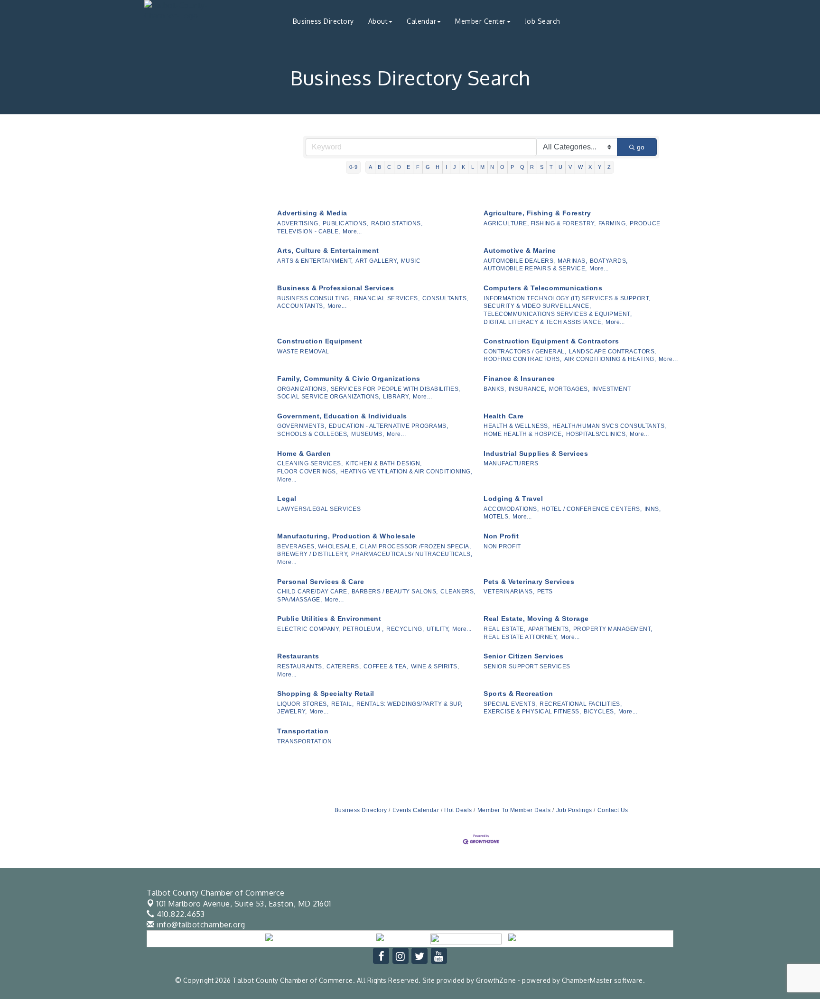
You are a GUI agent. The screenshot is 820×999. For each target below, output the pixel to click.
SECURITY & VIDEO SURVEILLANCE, (537, 306)
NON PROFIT (502, 546)
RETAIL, (342, 704)
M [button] (482, 167)
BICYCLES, (600, 711)
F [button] (418, 167)
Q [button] (522, 167)
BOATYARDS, (609, 261)
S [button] (542, 167)
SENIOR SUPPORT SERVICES (527, 666)
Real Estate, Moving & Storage (536, 618)
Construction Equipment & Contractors (551, 341)
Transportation (302, 731)
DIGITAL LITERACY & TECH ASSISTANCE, (543, 322)
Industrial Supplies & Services (536, 453)
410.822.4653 (180, 914)
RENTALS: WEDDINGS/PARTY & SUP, (409, 704)
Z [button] (609, 167)
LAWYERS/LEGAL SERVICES (319, 509)
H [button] (438, 167)
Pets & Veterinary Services (529, 581)
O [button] (502, 167)
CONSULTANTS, (445, 298)
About (378, 21)
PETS (545, 591)
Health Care (504, 416)
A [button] (371, 167)
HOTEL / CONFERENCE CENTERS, (591, 509)
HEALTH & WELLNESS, (517, 426)
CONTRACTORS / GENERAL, (525, 351)
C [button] (389, 167)
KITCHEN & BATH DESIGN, (383, 463)
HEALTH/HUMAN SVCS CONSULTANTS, (609, 426)
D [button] (399, 167)
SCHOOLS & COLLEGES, (313, 434)
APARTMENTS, (549, 629)
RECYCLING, (405, 629)
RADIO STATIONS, (397, 223)
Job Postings (574, 810)
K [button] (464, 167)
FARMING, (612, 223)
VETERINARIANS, (509, 591)
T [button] (551, 167)
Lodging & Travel (513, 498)
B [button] (380, 167)
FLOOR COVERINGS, (307, 471)
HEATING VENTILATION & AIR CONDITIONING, (406, 471)
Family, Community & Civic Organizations (348, 378)
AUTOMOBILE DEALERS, (519, 261)
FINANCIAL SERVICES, (387, 298)
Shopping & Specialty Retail (325, 693)
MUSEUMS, (367, 434)
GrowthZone (496, 980)
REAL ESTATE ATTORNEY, (521, 637)
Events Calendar (415, 810)
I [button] (446, 167)
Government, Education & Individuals (342, 416)
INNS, (652, 509)
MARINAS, (572, 261)
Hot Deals (458, 810)
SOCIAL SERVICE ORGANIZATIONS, (329, 396)
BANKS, (495, 389)
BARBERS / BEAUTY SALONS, (395, 591)
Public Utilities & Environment (329, 618)
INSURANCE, (528, 389)
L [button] (473, 167)
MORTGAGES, (569, 389)
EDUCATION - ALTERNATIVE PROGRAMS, (388, 426)
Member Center (480, 21)
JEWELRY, (292, 711)
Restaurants (298, 656)
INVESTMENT (611, 389)
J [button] (455, 167)
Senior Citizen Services (524, 656)
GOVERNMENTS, (301, 426)
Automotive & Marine (520, 250)
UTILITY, (438, 629)
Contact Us (612, 810)
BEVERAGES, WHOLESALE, (317, 546)
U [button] (561, 167)
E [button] (408, 167)
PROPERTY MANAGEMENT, (612, 629)
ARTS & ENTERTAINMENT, (315, 261)
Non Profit (501, 536)
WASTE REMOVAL (303, 351)
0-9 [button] (353, 167)
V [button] (570, 167)
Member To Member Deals (514, 810)
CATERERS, (343, 666)
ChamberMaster (587, 980)
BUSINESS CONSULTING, (314, 298)
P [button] (512, 167)
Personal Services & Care (320, 581)
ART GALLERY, (376, 261)
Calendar (421, 21)
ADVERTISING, (298, 223)
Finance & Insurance (519, 378)
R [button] (532, 167)
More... (352, 231)
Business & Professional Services (335, 288)
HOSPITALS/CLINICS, (596, 434)
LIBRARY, (396, 396)
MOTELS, (497, 516)
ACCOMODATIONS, (511, 509)
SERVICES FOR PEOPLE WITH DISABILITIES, (395, 389)
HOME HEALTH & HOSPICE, (523, 434)
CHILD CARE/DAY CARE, (313, 591)
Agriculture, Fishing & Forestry (537, 213)
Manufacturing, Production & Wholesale (346, 536)
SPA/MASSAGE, (299, 599)
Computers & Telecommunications (543, 288)
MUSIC (411, 261)
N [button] (492, 167)
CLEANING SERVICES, (310, 463)
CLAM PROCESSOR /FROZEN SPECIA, (415, 546)
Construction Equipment (319, 341)
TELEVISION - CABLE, (308, 231)
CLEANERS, (457, 591)
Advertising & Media (312, 213)
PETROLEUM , (363, 629)
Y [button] (600, 167)
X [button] (590, 167)
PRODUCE (645, 223)
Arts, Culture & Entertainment (328, 250)
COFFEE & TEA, (386, 666)
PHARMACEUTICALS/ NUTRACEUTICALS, (411, 554)
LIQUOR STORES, (302, 704)
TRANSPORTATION (304, 741)
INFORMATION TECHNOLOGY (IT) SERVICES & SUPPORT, (567, 298)
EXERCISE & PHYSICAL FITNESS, (532, 711)
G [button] (428, 167)
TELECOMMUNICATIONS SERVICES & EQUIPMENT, (558, 314)
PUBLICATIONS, (346, 223)
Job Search (542, 21)
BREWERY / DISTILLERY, (313, 554)
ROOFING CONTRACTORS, (522, 359)
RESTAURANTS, (300, 666)
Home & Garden (304, 453)
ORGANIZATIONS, (302, 389)
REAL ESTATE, (504, 629)
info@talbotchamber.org (200, 924)
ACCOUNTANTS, (301, 306)
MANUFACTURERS (511, 463)
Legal (287, 498)
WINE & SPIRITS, (435, 666)
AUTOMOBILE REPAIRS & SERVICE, (535, 268)
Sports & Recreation (518, 693)
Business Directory (323, 21)
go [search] (640, 147)
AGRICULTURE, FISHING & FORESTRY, (540, 223)
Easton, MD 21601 (244, 903)
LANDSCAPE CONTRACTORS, (612, 351)
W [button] (580, 167)
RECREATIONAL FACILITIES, (581, 704)
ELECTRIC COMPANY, (308, 629)
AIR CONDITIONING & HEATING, (610, 359)
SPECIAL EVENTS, (510, 704)
